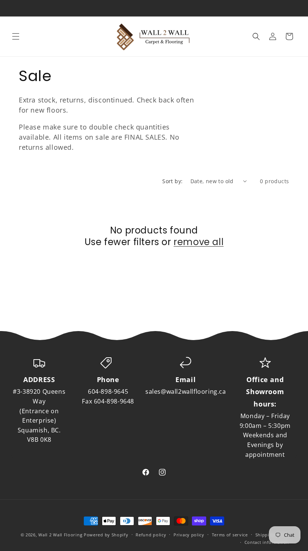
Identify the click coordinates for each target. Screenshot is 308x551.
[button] (16, 36)
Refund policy (151, 534)
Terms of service (230, 534)
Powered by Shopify (106, 534)
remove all (198, 242)
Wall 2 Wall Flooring (60, 534)
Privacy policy (189, 534)
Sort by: (172, 181)
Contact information (267, 542)
